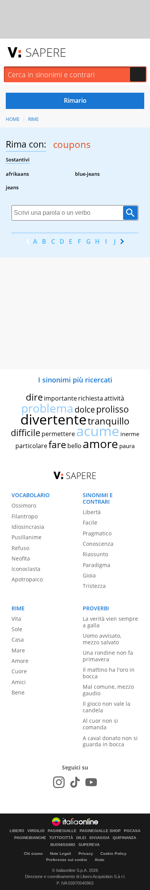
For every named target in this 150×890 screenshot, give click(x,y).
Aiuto (99, 860)
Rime (33, 119)
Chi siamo (33, 853)
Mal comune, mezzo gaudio (108, 690)
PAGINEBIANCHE (30, 838)
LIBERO (17, 831)
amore (100, 444)
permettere (58, 434)
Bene (18, 692)
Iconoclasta (26, 568)
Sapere (45, 52)
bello (74, 446)
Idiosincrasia (28, 526)
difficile (25, 432)
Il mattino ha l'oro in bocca (109, 673)
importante (60, 398)
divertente (53, 419)
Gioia (89, 575)
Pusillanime (27, 537)
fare (57, 444)
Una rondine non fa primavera (108, 656)
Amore (20, 660)
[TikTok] (75, 782)
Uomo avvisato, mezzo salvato (102, 639)
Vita (16, 618)
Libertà (92, 512)
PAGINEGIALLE (62, 831)
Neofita (21, 558)
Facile (90, 522)
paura (127, 446)
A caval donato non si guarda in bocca (110, 741)
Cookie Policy (113, 853)
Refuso (20, 548)
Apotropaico (27, 579)
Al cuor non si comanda (100, 724)
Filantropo (25, 516)
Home (13, 119)
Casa (18, 639)
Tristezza (94, 585)
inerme (129, 434)
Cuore (19, 671)
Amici (19, 682)
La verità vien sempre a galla (110, 622)
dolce (85, 409)
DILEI (81, 838)
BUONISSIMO (62, 845)
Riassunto (95, 554)
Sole (17, 629)
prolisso (112, 409)
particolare (31, 446)
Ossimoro (24, 505)
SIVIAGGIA (99, 838)
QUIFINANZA (124, 838)
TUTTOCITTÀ (61, 838)
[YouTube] (91, 782)
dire (34, 397)
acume (97, 430)
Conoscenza (98, 543)
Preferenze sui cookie (66, 860)
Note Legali (60, 853)
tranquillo (109, 420)
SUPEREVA (89, 845)
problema (47, 408)
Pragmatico (97, 533)
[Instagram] (59, 782)
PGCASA (132, 831)
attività (114, 398)
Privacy (85, 853)
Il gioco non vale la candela (106, 707)
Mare (18, 650)
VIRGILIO (36, 831)
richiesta (90, 398)
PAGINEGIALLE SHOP (100, 831)
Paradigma (96, 565)
